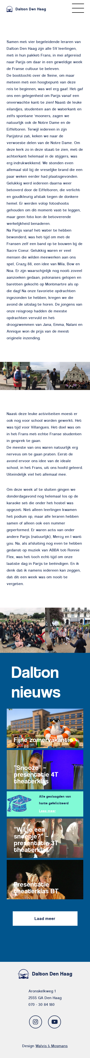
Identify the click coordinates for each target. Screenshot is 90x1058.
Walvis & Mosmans (52, 1046)
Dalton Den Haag (31, 9)
